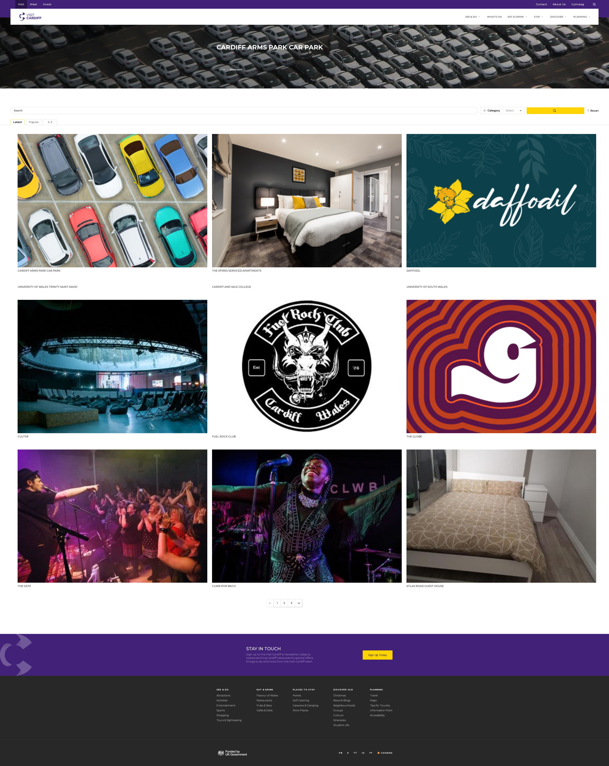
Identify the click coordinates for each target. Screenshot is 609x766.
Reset (594, 110)
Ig (363, 753)
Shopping (222, 715)
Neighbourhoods (344, 705)
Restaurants (264, 700)
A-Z (50, 122)
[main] (304, 383)
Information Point (381, 710)
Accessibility (377, 715)
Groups (338, 710)
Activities (221, 700)
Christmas (339, 695)
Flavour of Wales (267, 695)
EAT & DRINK (516, 16)
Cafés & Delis (264, 710)
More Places (300, 710)
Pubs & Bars (264, 705)
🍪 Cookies (385, 753)
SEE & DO (471, 16)
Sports (220, 710)
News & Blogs (341, 700)
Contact (541, 4)
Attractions (223, 695)
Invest (47, 4)
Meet (33, 4)
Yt (371, 753)
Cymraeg (578, 4)
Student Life (341, 725)
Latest (17, 122)
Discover (556, 16)
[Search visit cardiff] (594, 4)
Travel (374, 695)
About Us (559, 4)
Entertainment (226, 705)
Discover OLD (343, 689)
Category (494, 110)
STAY (537, 16)
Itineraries (339, 720)
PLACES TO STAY (304, 689)
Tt (355, 753)
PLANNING (580, 16)
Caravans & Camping (305, 705)
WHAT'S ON (494, 16)
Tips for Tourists (380, 705)
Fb (340, 753)
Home (222, 69)
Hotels (297, 695)
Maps (373, 700)
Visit (21, 4)
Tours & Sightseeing (229, 720)
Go (555, 110)
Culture (338, 715)
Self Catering (301, 700)
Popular (34, 122)
